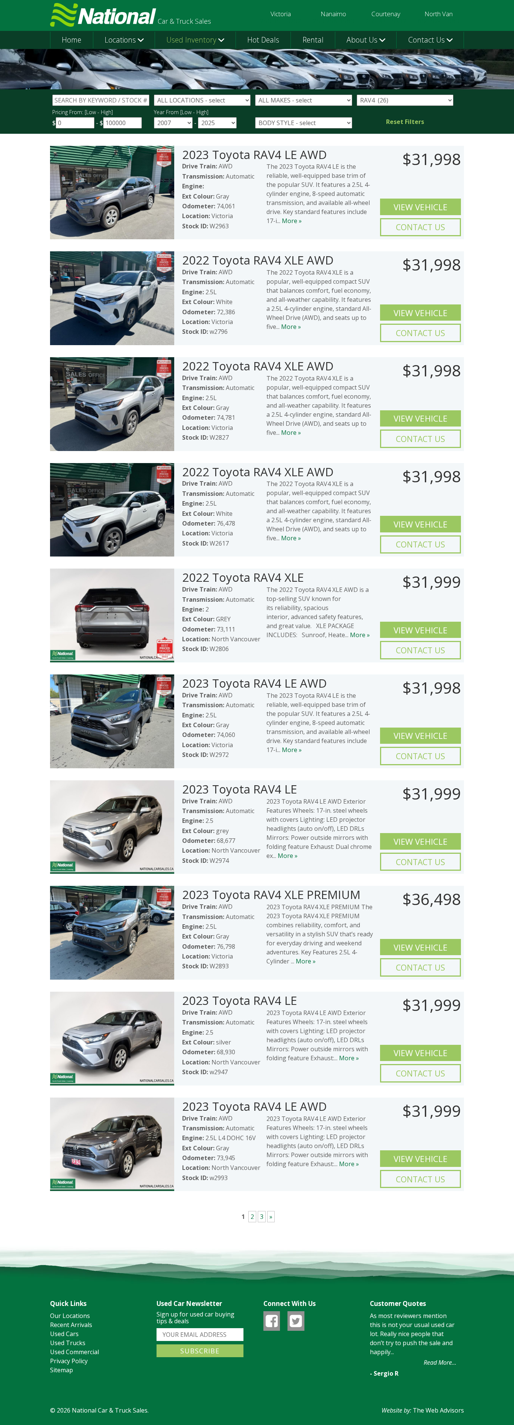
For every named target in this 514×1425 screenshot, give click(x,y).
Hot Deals (263, 40)
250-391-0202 (280, 21)
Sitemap (61, 1370)
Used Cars (64, 1334)
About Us (362, 40)
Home (71, 40)
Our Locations (70, 1316)
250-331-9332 (386, 21)
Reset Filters (405, 122)
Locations (120, 40)
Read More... (440, 1362)
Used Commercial (74, 1352)
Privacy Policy (69, 1361)
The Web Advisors (438, 1410)
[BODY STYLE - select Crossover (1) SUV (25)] (303, 123)
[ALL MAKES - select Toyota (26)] (303, 100)
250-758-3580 (333, 21)
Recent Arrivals (71, 1325)
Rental (313, 40)
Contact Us (426, 40)
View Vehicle (420, 207)
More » (292, 221)
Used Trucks (67, 1343)
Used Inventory (191, 40)
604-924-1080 (438, 21)
